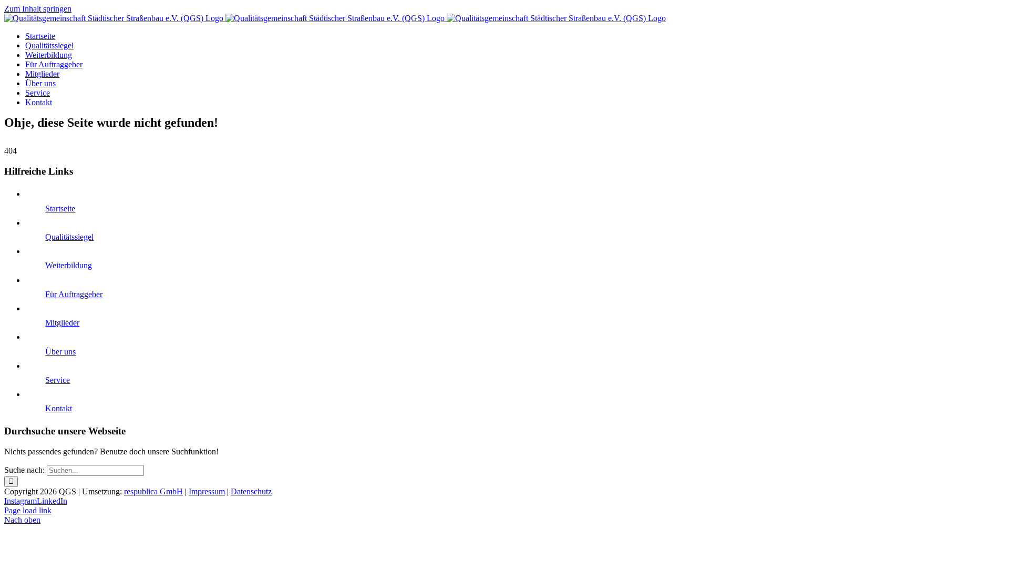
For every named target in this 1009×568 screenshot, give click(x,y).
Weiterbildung (68, 265)
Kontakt (58, 408)
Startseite (60, 208)
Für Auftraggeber (73, 294)
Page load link (28, 510)
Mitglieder (62, 322)
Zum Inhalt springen (37, 8)
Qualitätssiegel (69, 236)
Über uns (60, 351)
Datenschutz (251, 491)
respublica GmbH (153, 491)
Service (57, 380)
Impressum (207, 491)
